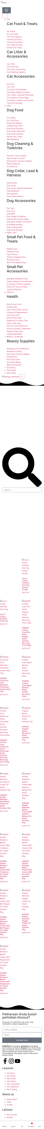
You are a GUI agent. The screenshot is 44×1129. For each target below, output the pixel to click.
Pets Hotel (11, 373)
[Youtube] (17, 1061)
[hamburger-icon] (4, 15)
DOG (9, 106)
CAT (8, 19)
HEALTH (10, 292)
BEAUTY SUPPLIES (15, 337)
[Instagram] (11, 1061)
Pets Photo (11, 370)
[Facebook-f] (5, 1061)
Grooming (11, 367)
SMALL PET (12, 232)
